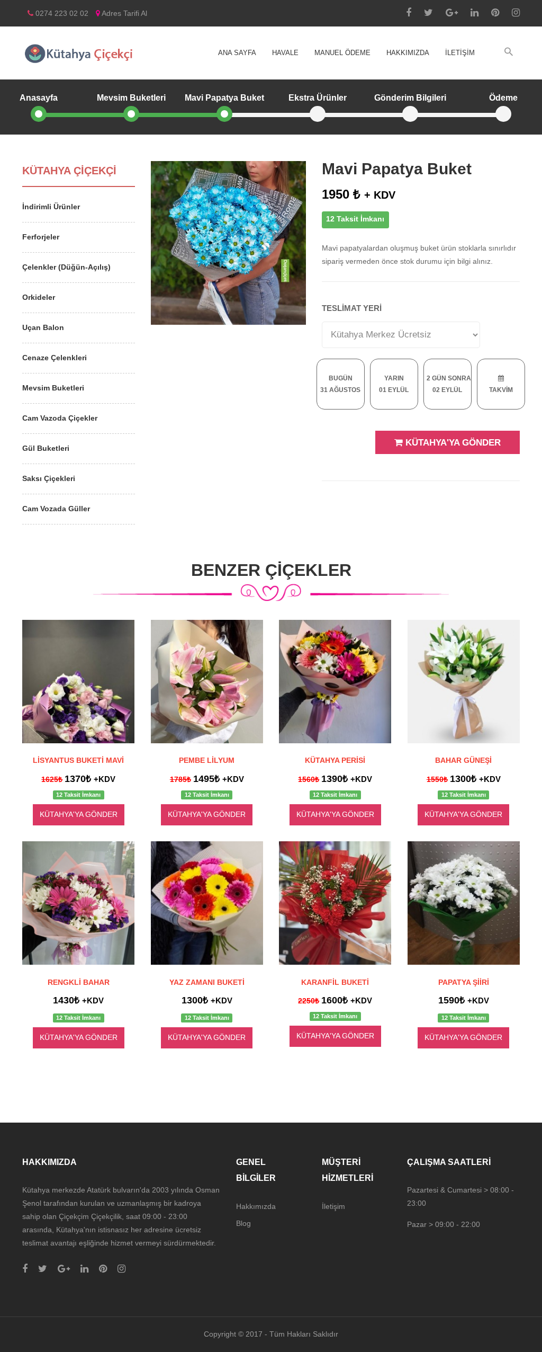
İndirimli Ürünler (51, 206)
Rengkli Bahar (79, 982)
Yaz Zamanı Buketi (207, 982)
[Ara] (508, 52)
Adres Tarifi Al (123, 13)
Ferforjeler (40, 237)
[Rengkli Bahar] (78, 903)
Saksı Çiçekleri (48, 478)
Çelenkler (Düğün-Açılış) (66, 267)
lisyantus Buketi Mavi (78, 760)
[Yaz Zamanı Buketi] (207, 903)
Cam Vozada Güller (56, 508)
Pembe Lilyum (206, 760)
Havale (285, 53)
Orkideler (38, 297)
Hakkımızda (407, 53)
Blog (243, 1223)
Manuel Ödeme (342, 53)
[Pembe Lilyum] (207, 681)
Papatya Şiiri (463, 982)
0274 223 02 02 (60, 13)
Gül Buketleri (45, 448)
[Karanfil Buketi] (335, 903)
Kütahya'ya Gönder (452, 443)
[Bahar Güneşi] (464, 681)
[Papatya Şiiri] (464, 903)
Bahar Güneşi (463, 760)
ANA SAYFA (237, 53)
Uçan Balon (43, 327)
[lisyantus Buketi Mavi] (78, 681)
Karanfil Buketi (335, 982)
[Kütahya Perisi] (335, 681)
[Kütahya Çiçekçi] (78, 53)
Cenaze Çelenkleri (54, 357)
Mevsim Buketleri (53, 388)
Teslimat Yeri (352, 308)
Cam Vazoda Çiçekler (59, 418)
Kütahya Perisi (335, 760)
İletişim (460, 53)
